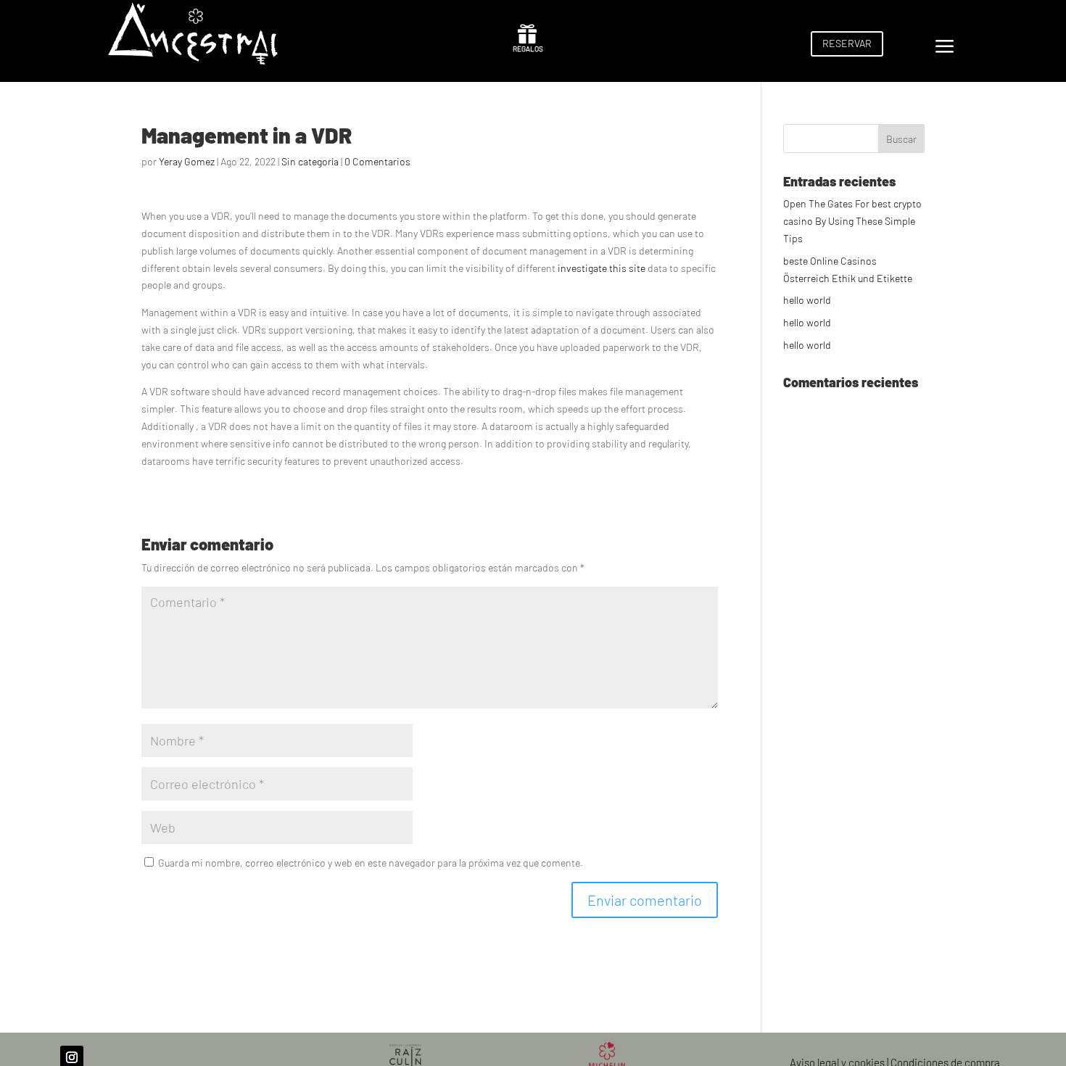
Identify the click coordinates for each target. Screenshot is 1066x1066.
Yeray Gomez (187, 161)
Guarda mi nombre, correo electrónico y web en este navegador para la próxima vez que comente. (370, 862)
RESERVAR (847, 43)
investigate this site (601, 268)
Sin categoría (310, 161)
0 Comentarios (377, 161)
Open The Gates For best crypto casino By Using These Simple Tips (852, 220)
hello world (807, 300)
